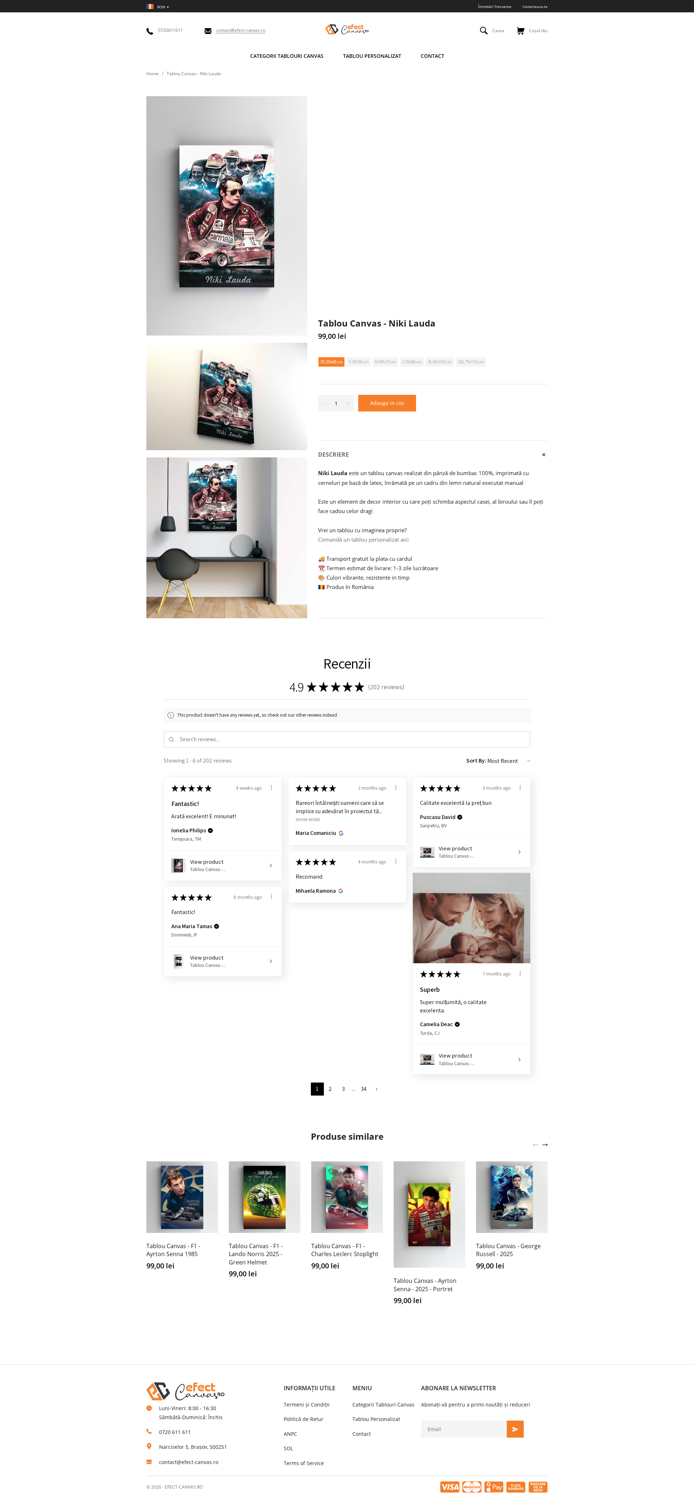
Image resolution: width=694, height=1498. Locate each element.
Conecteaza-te (535, 6)
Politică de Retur (304, 1419)
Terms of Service (304, 1463)
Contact (361, 1433)
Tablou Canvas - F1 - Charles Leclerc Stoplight (344, 1250)
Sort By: (476, 760)
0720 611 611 (175, 1432)
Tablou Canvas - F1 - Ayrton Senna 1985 (173, 1250)
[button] (210, 830)
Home (152, 74)
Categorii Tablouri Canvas (383, 1404)
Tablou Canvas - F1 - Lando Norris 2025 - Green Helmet (256, 1254)
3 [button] (343, 1089)
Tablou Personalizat (376, 1419)
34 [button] (364, 1089)
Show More (308, 819)
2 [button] (330, 1089)
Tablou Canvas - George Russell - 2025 (508, 1250)
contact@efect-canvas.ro (188, 1462)
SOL (288, 1448)
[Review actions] (271, 787)
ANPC (290, 1433)
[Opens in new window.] (340, 833)
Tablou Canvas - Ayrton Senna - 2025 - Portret (425, 1285)
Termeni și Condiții (307, 1404)
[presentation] (536, 1144)
